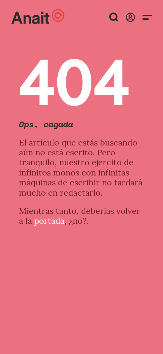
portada (49, 220)
